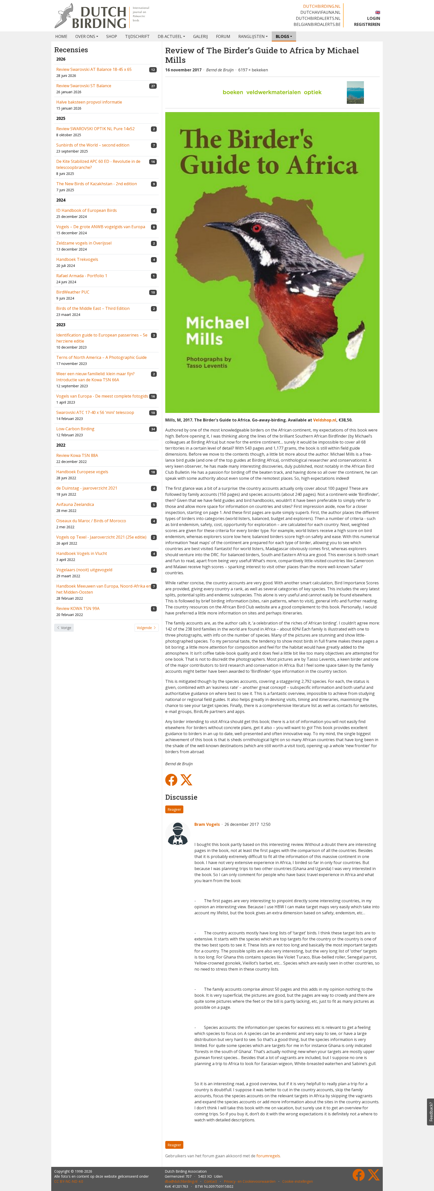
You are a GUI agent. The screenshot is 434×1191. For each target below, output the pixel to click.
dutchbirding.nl (322, 6)
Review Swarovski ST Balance (83, 85)
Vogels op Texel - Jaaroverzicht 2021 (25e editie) (101, 537)
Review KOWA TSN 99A (77, 608)
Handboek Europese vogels (82, 471)
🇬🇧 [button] (377, 12)
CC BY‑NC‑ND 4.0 (68, 1181)
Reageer (174, 809)
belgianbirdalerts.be (317, 24)
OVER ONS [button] (85, 36)
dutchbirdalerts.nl (318, 18)
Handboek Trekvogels (77, 259)
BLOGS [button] (282, 36)
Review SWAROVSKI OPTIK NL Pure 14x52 (95, 128)
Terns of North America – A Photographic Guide (101, 357)
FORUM (223, 36)
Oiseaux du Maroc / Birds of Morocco (91, 520)
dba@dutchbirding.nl (181, 1181)
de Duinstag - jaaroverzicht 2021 (86, 488)
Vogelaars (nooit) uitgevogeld (84, 570)
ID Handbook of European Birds (86, 210)
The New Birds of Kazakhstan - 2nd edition (96, 183)
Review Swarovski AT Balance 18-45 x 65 (94, 69)
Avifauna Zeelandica (75, 504)
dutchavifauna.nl (320, 12)
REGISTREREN (367, 24)
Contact (210, 1181)
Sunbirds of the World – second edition (92, 145)
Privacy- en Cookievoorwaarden (250, 1181)
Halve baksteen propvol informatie (89, 102)
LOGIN (373, 18)
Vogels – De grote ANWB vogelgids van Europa (100, 226)
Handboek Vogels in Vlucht (81, 553)
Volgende (145, 627)
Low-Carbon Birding (75, 429)
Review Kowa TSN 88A (77, 455)
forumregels (268, 1156)
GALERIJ (200, 36)
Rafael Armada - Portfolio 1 (81, 275)
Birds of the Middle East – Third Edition (93, 308)
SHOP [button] (111, 36)
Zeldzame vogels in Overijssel (84, 243)
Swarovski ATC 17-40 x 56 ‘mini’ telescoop (95, 412)
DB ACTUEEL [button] (170, 36)
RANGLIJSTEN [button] (251, 36)
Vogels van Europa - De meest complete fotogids (102, 396)
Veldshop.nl (324, 420)
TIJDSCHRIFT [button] (137, 36)
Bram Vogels (207, 824)
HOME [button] (61, 36)
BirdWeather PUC (72, 292)
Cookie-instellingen (297, 1181)
